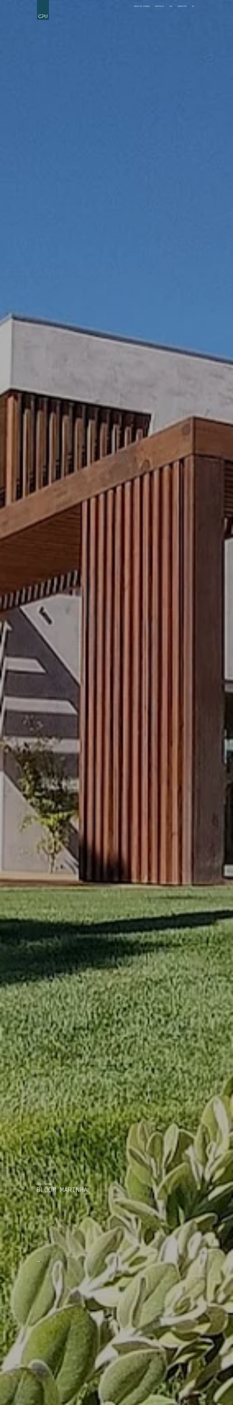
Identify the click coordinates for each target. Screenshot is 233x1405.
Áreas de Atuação (142, 6)
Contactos (182, 6)
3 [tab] (41, 1262)
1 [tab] (38, 1262)
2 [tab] (40, 1262)
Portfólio (159, 6)
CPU (170, 6)
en (193, 6)
